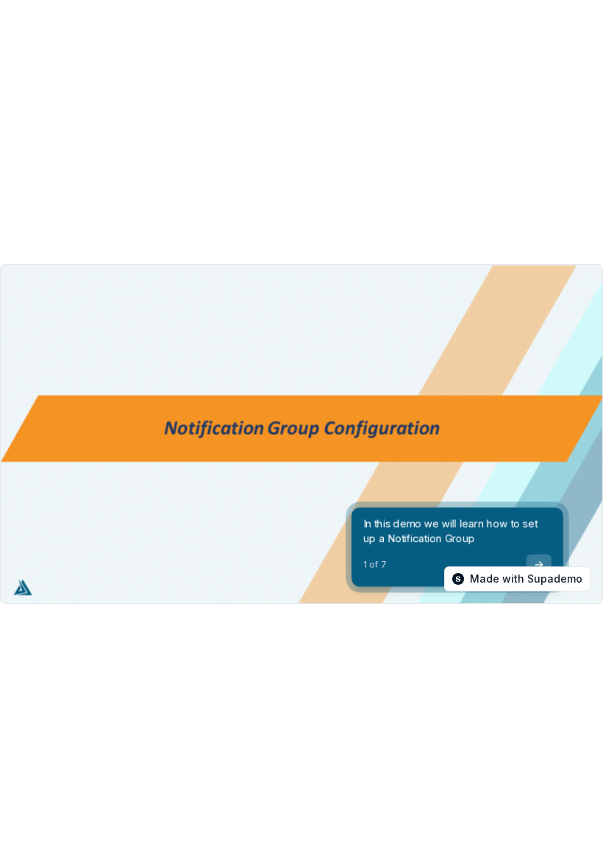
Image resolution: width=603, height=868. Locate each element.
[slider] (168, 597)
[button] (348, 597)
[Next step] (539, 565)
